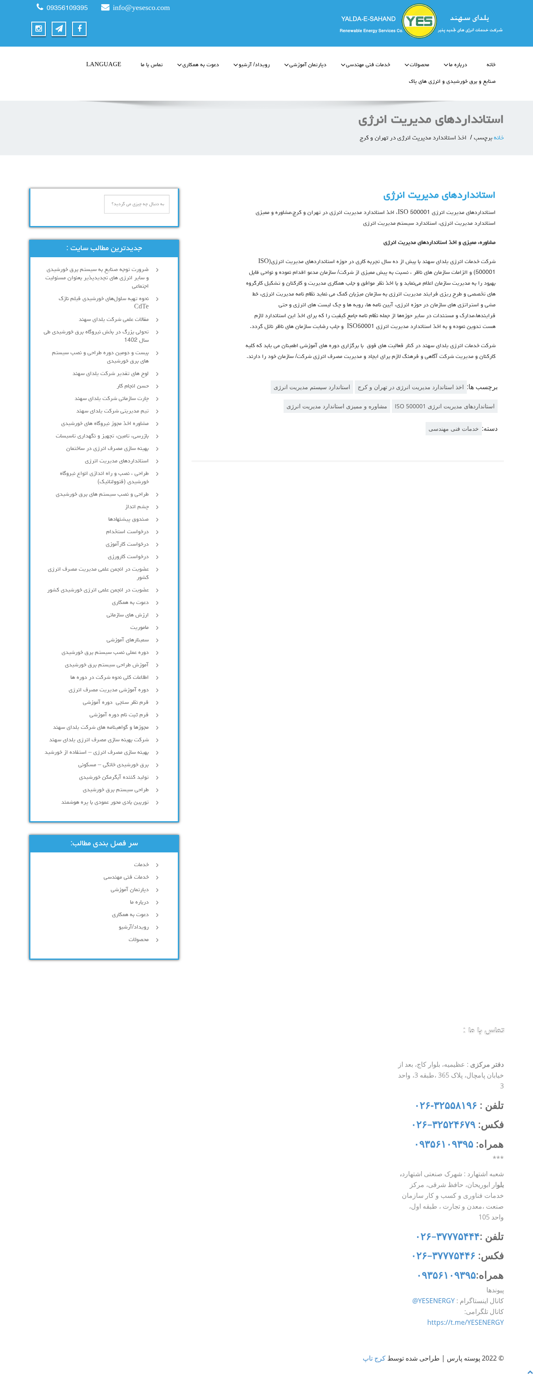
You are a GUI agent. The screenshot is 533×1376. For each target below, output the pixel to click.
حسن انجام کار (133, 386)
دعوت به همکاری (200, 65)
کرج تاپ (374, 1358)
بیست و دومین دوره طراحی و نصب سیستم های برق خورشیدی (100, 357)
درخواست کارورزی (128, 557)
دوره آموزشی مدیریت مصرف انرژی (109, 690)
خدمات (141, 865)
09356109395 (67, 8)
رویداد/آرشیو (134, 927)
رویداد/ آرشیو (254, 65)
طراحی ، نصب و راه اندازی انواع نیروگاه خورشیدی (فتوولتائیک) (104, 477)
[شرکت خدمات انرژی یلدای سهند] (388, 21)
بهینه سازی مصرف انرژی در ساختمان (107, 448)
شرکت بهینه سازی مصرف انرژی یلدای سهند (99, 740)
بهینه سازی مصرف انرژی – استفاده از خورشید (97, 752)
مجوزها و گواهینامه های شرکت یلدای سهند (101, 727)
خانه (491, 65)
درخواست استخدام (127, 532)
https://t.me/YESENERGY (465, 1322)
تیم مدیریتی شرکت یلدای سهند (112, 411)
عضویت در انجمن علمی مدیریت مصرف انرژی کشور (98, 573)
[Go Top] (530, 1372)
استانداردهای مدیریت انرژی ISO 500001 (445, 406)
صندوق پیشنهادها (128, 519)
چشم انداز (137, 507)
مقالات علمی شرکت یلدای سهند (114, 319)
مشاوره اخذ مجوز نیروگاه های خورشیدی (105, 423)
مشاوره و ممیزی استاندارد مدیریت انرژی (336, 406)
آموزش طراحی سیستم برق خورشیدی (107, 665)
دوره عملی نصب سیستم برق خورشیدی (105, 652)
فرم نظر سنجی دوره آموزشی (116, 702)
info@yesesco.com (141, 8)
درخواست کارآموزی (127, 544)
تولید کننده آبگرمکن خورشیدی (114, 777)
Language (103, 65)
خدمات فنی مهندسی (368, 65)
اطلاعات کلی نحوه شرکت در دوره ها (109, 677)
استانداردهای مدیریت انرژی (440, 195)
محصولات (419, 65)
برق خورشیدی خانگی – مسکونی (113, 765)
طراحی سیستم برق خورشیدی (116, 790)
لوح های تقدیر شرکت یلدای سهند (110, 373)
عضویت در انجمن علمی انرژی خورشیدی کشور (98, 590)
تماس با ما (152, 65)
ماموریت (139, 627)
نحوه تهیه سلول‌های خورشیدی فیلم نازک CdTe (104, 303)
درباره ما (458, 65)
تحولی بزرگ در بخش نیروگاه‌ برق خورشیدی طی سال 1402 (96, 336)
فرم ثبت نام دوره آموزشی (119, 715)
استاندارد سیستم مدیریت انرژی (312, 387)
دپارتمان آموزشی (307, 65)
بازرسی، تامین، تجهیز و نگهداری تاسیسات (102, 436)
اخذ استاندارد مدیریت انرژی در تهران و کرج (411, 387)
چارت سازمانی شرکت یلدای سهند (112, 398)
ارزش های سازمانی (128, 615)
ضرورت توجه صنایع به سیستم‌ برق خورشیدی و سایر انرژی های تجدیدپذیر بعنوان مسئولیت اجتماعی (97, 278)
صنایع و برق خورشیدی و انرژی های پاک (452, 82)
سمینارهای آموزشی (128, 640)
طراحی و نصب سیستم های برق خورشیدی (102, 494)
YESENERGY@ (433, 1300)
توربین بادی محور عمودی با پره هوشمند (105, 802)
